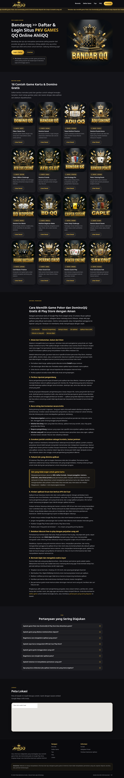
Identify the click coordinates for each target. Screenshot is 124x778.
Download (108, 3)
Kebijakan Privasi (85, 749)
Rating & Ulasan (63, 329)
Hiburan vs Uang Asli (38, 333)
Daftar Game (87, 3)
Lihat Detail (18, 142)
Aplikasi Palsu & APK (86, 329)
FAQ (100, 3)
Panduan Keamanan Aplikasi (89, 752)
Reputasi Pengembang (49, 329)
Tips (95, 3)
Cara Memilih (35, 329)
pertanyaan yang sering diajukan (80, 594)
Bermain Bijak (51, 333)
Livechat (30, 52)
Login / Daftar (17, 52)
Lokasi (53, 757)
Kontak (83, 746)
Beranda (77, 3)
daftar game (33, 594)
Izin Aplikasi (73, 329)
